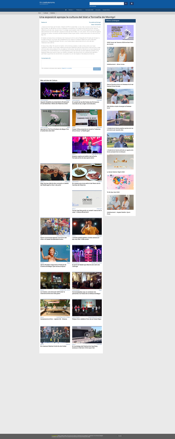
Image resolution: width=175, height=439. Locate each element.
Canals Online (106, 10)
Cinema (42, 263)
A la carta (98, 10)
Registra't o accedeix (67, 68)
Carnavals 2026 (89, 10)
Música (74, 154)
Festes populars (44, 100)
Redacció (44, 22)
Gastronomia (75, 181)
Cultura (45, 13)
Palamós (68, 100)
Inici (39, 13)
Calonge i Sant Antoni (96, 263)
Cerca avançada (93, 6)
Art (41, 235)
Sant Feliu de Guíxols (97, 154)
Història (52, 13)
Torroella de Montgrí (95, 22)
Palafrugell (99, 100)
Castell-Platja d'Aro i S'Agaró (63, 235)
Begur (68, 127)
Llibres (73, 127)
